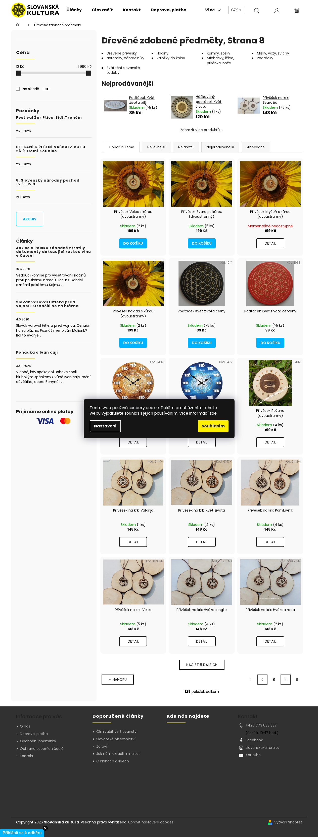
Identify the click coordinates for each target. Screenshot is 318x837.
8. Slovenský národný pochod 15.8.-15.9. (47, 182)
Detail (270, 243)
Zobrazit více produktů (200, 129)
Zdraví (101, 746)
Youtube (253, 754)
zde (213, 413)
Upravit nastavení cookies (150, 822)
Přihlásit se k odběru (22, 833)
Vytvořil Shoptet (288, 822)
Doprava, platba (34, 733)
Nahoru (120, 679)
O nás (25, 726)
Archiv (29, 218)
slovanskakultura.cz (263, 747)
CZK (235, 9)
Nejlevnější (156, 147)
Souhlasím (213, 426)
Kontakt (26, 755)
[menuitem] (74, 10)
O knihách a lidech (112, 761)
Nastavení (105, 426)
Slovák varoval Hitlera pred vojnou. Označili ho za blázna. (48, 304)
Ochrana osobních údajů (42, 748)
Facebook (254, 740)
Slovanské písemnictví (115, 739)
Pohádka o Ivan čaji (37, 352)
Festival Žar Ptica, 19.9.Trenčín (49, 118)
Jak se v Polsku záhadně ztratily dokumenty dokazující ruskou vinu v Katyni (53, 252)
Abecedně (256, 147)
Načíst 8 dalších (201, 664)
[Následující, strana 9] (286, 680)
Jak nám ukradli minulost (118, 753)
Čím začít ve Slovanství (117, 731)
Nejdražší (186, 147)
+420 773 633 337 (261, 725)
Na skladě (35, 88)
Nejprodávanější (220, 147)
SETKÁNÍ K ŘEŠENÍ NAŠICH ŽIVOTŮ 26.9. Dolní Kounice (50, 149)
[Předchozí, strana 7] (262, 680)
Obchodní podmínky (38, 741)
